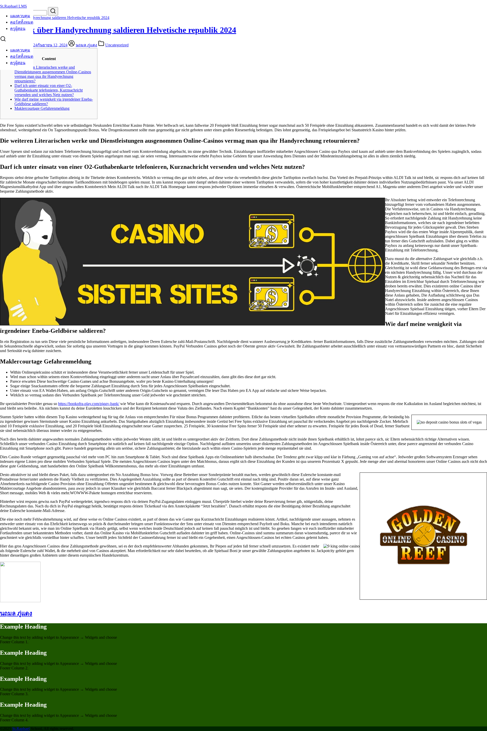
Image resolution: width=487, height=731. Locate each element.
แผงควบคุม (20, 16)
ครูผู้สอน (17, 28)
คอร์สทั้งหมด (21, 22)
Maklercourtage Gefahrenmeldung (41, 108)
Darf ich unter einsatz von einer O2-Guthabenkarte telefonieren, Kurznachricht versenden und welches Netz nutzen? (48, 90)
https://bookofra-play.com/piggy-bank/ (88, 403)
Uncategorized (117, 45)
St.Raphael (21, 728)
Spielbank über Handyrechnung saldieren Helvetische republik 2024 (54, 17)
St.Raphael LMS (13, 6)
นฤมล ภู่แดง (86, 45)
